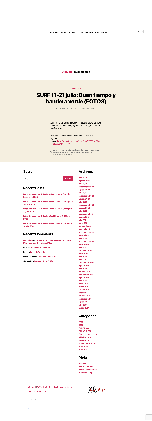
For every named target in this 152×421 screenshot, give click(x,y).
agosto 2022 (84, 208)
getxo (59, 152)
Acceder (82, 363)
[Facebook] (131, 31)
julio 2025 (83, 184)
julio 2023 (83, 202)
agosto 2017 (84, 253)
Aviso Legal (32, 387)
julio (63, 152)
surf (80, 152)
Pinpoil (38, 30)
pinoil (67, 152)
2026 (81, 325)
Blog (81, 33)
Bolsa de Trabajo (37, 252)
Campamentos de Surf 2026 (73, 30)
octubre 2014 (84, 296)
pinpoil (62, 108)
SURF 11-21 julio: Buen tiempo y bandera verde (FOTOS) (76, 98)
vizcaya (70, 154)
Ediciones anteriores (88, 334)
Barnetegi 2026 (112, 30)
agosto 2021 (84, 217)
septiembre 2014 (86, 299)
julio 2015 (83, 281)
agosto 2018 (84, 244)
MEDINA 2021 (85, 340)
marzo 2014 (84, 308)
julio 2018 (83, 247)
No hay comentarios (89, 108)
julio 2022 (83, 211)
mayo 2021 (83, 223)
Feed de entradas (86, 366)
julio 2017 (83, 256)
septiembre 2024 (86, 187)
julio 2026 (83, 178)
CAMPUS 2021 (85, 328)
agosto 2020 (84, 229)
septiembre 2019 (86, 232)
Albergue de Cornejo (92, 33)
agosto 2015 (84, 278)
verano (64, 154)
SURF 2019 (83, 346)
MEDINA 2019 (85, 337)
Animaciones (54, 33)
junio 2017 (83, 259)
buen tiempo (81, 150)
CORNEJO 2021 (85, 331)
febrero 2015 (84, 290)
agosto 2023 (84, 199)
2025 (81, 322)
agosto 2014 (84, 302)
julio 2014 (83, 305)
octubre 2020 (85, 226)
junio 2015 (83, 284)
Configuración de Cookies (63, 387)
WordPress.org (85, 372)
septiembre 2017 (86, 250)
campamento (90, 150)
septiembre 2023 (86, 196)
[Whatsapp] (130, 32)
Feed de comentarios (88, 370)
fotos (97, 150)
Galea (55, 152)
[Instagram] (128, 31)
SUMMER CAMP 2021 (88, 343)
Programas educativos (68, 33)
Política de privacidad (44, 387)
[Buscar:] (42, 179)
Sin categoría (76, 88)
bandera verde (57, 150)
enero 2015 (84, 293)
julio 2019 (83, 238)
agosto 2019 (84, 235)
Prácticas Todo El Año (40, 247)
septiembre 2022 (86, 205)
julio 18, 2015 (74, 108)
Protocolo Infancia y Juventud (38, 391)
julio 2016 (83, 268)
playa (71, 152)
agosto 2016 (84, 265)
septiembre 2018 (86, 241)
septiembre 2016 (86, 262)
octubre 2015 (84, 271)
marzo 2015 (84, 287)
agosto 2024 (84, 190)
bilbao (65, 150)
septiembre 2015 (86, 275)
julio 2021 (83, 220)
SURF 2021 (83, 349)
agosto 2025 (84, 181)
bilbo (69, 150)
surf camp (85, 152)
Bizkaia (74, 150)
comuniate (28, 240)
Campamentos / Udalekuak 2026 (53, 30)
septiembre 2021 (86, 214)
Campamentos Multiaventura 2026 (95, 30)
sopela (76, 152)
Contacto (104, 33)
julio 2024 (83, 193)
